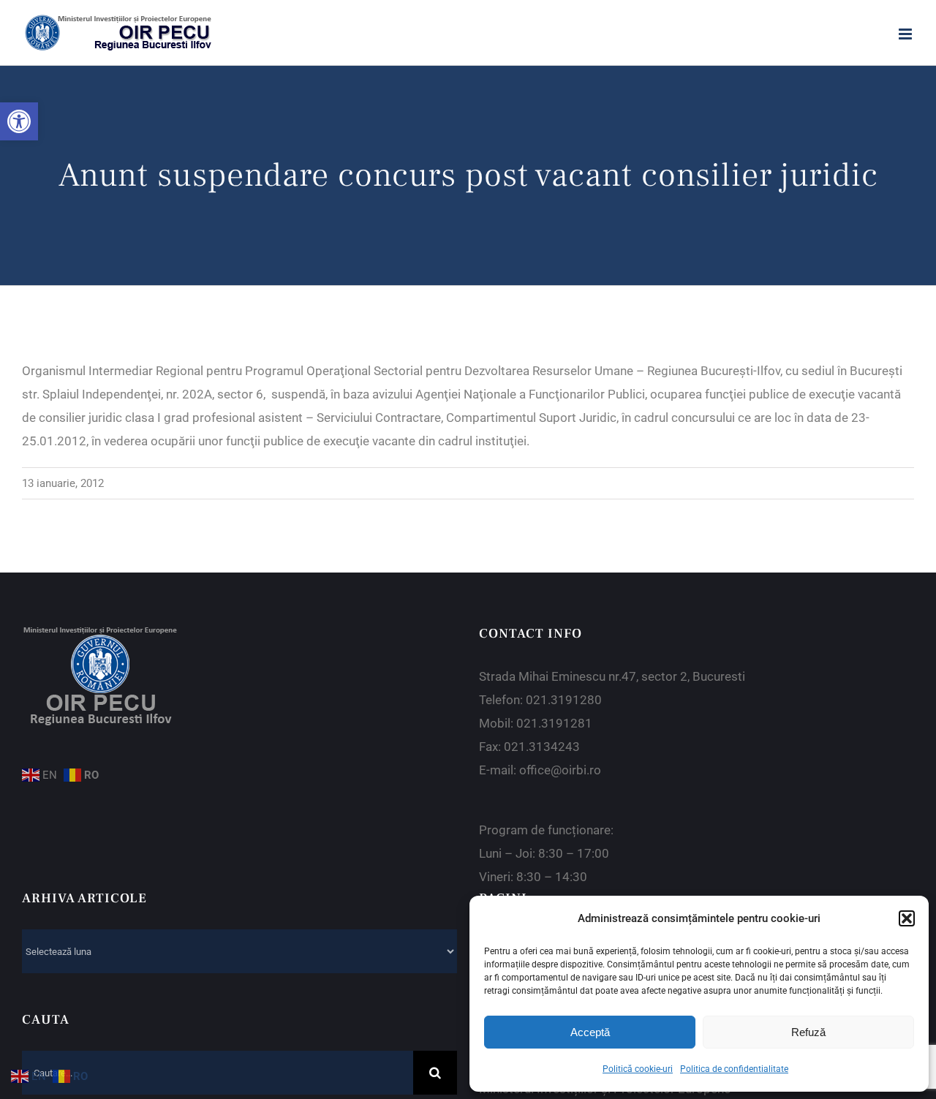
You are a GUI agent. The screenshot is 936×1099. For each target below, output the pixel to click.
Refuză (808, 1032)
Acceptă (590, 1032)
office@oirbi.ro (560, 770)
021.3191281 (554, 723)
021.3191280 (564, 699)
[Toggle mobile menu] (906, 34)
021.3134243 (542, 746)
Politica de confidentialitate (734, 1069)
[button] (19, 121)
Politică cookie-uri (638, 1069)
